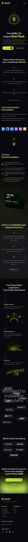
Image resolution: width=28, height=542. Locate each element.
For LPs (3, 514)
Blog (23, 16)
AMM (23, 9)
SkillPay (23, 11)
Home (22, 7)
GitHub (15, 511)
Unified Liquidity (5, 512)
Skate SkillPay (5, 511)
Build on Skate (20, 48)
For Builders (4, 516)
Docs (23, 14)
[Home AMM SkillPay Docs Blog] (24, 3)
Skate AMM (14, 484)
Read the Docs (14, 269)
